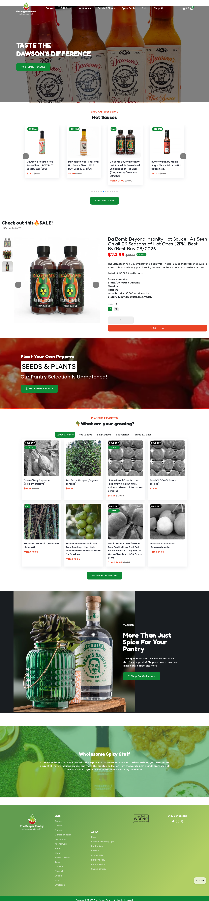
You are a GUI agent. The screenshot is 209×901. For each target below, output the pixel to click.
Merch (58, 853)
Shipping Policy (98, 869)
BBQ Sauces (104, 434)
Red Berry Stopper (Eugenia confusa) (82, 482)
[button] (92, 191)
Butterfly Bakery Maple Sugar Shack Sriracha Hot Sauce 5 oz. (83, 165)
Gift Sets (66, 8)
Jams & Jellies (143, 434)
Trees (57, 862)
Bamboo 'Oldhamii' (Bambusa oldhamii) (41, 545)
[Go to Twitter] (181, 821)
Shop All (158, 8)
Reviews (95, 850)
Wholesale (60, 885)
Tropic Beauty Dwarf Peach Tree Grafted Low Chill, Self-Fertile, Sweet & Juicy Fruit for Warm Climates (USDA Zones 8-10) (125, 550)
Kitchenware (61, 844)
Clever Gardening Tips (102, 841)
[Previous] (32, 141)
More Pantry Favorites (104, 575)
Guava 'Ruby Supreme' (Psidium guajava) (37, 482)
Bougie (50, 8)
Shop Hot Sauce (104, 200)
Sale (144, 8)
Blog (93, 837)
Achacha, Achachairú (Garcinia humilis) (162, 545)
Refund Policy (98, 864)
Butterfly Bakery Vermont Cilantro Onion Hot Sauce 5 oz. (124, 165)
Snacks (58, 876)
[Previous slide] (26, 156)
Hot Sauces (84, 8)
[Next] (52, 141)
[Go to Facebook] (173, 821)
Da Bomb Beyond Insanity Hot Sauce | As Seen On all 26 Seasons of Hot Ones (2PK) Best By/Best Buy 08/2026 (42, 169)
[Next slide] (183, 156)
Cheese (58, 825)
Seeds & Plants (106, 8)
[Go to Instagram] (177, 821)
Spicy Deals (128, 8)
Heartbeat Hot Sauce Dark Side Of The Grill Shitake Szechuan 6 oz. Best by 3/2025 (166, 167)
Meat (57, 848)
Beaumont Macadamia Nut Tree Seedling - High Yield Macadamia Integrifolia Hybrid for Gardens (83, 549)
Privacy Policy (98, 860)
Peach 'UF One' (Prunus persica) (163, 482)
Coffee (58, 830)
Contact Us (97, 855)
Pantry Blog (97, 846)
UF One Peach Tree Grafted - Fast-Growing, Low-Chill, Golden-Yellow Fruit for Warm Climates (125, 486)
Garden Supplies (63, 834)
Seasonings (123, 434)
